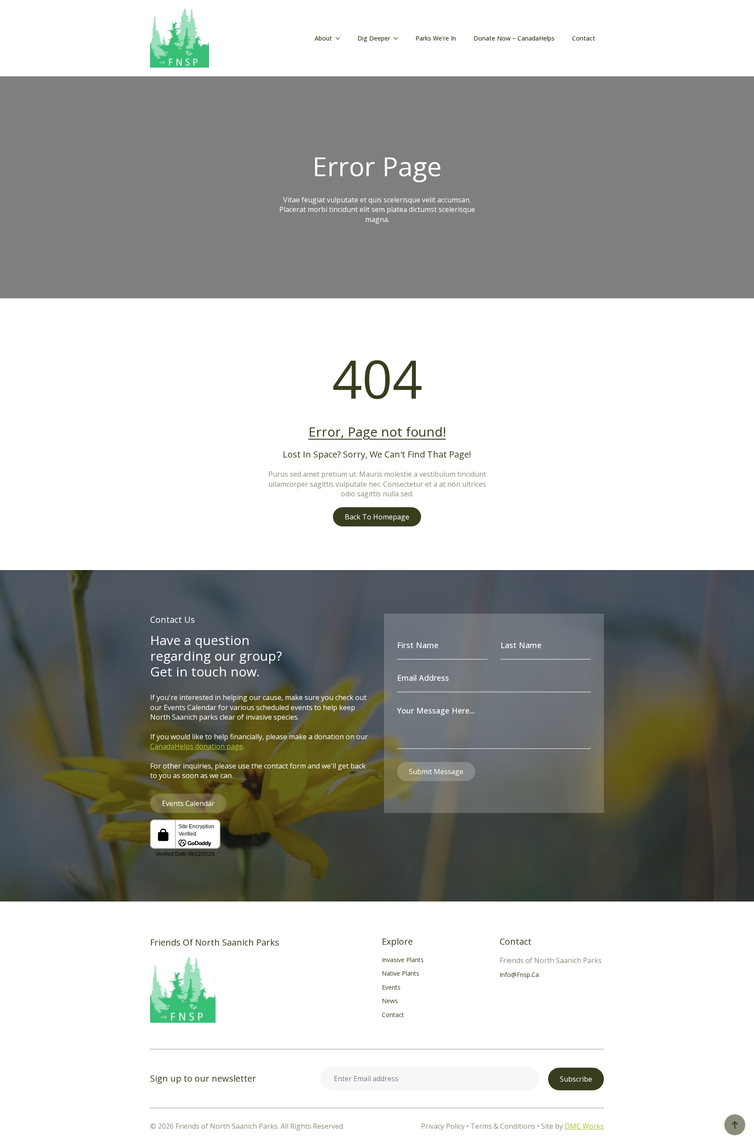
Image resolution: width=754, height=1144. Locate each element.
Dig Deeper (373, 38)
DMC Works (584, 1126)
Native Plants (400, 973)
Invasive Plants (403, 960)
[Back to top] (734, 1124)
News (390, 1001)
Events (391, 987)
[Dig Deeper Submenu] (398, 38)
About (323, 38)
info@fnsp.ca (519, 974)
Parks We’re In (435, 38)
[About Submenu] (340, 38)
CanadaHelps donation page (196, 746)
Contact (583, 38)
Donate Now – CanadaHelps (514, 38)
